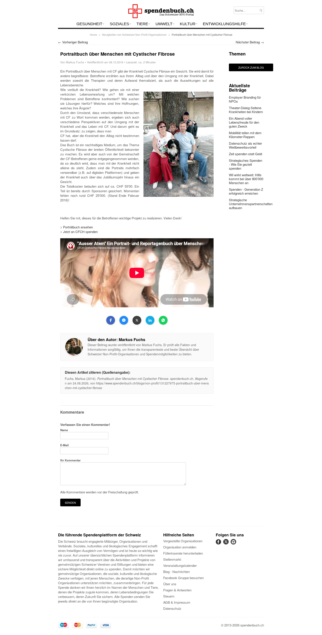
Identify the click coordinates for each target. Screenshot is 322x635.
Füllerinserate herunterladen (183, 553)
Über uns (169, 584)
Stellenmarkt (172, 559)
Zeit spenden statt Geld (245, 153)
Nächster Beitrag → (250, 42)
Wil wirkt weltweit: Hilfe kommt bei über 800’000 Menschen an (246, 179)
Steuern (168, 596)
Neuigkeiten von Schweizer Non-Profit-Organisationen (134, 34)
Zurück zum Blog (251, 67)
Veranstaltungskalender (180, 565)
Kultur (187, 24)
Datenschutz (172, 608)
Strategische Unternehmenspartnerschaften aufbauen (250, 203)
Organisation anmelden (179, 547)
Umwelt (164, 24)
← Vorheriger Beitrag (73, 42)
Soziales (119, 24)
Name (64, 430)
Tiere (142, 24)
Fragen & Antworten (177, 590)
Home (93, 34)
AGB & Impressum (176, 602)
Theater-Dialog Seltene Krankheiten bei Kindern (246, 109)
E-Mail (64, 445)
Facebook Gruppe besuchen (183, 577)
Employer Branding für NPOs (245, 99)
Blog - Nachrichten (176, 571)
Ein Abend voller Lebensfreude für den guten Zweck (244, 122)
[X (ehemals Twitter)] (226, 544)
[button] (110, 320)
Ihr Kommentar (70, 460)
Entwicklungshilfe (224, 24)
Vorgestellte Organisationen (182, 541)
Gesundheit (89, 24)
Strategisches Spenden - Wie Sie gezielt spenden (245, 164)
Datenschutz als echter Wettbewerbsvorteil (245, 145)
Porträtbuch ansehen (78, 227)
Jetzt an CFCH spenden (80, 231)
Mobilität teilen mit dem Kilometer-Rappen (245, 134)
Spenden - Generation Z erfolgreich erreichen (246, 191)
